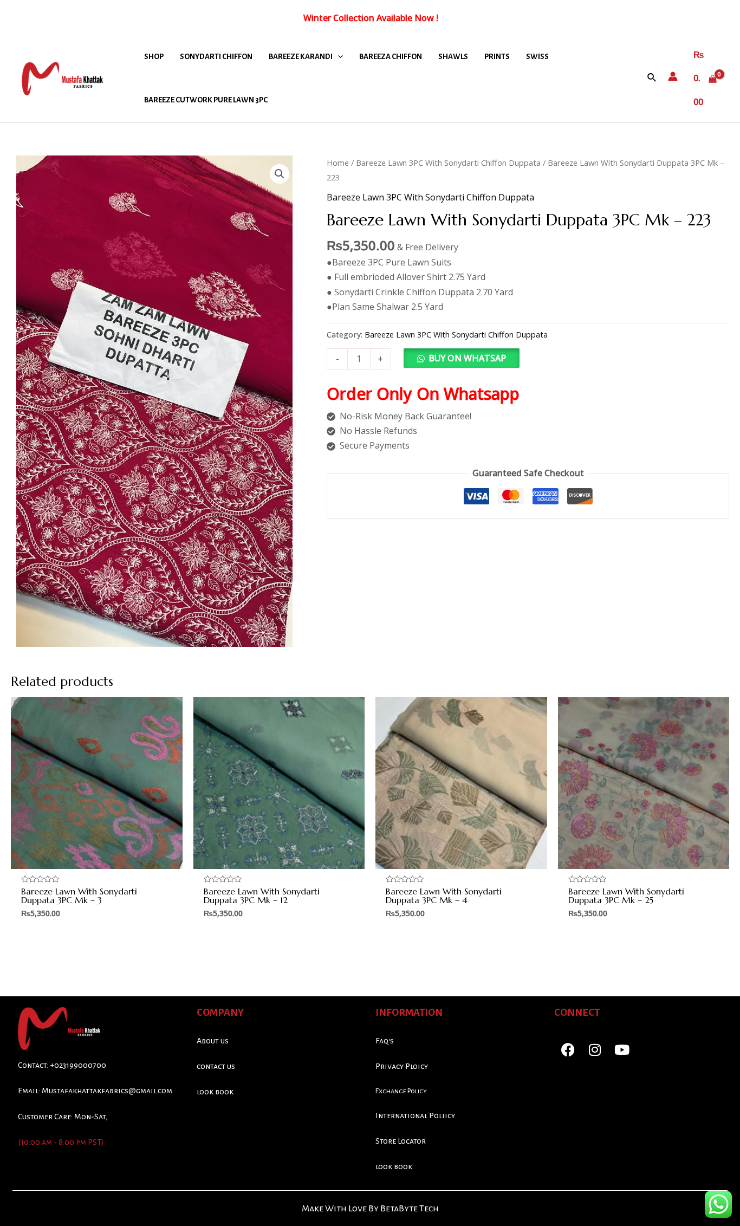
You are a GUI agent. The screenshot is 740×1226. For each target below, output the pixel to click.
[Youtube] (621, 1049)
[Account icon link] (673, 76)
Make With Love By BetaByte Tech (370, 1209)
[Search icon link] (652, 78)
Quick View (97, 859)
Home (338, 162)
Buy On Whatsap (467, 358)
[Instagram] (594, 1049)
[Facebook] (567, 1049)
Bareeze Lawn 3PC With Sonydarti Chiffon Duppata (448, 162)
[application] (338, 57)
